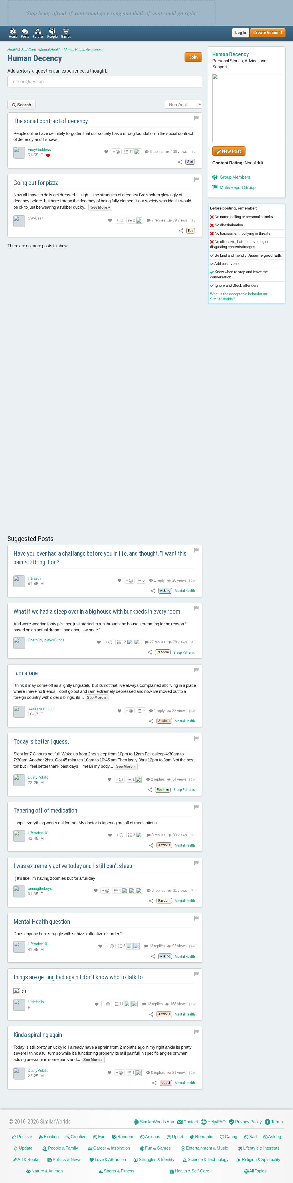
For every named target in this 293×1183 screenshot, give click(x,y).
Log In (240, 32)
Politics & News (67, 1159)
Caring (230, 1136)
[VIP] (48, 155)
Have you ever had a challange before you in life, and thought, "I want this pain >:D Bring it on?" (100, 558)
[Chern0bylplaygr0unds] (19, 643)
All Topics (258, 1170)
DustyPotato (38, 777)
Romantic (203, 1136)
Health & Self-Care (21, 50)
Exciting (51, 1136)
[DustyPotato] (19, 780)
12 (124, 642)
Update (25, 1148)
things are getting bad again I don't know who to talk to (78, 977)
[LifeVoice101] (19, 836)
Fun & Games (157, 1148)
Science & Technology (208, 1159)
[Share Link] (180, 161)
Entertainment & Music (206, 1148)
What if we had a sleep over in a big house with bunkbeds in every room (96, 611)
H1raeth (34, 578)
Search (23, 104)
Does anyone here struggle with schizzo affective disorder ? (67, 933)
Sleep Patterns (184, 652)
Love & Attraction (110, 1159)
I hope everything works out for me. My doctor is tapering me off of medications (85, 822)
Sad (252, 1136)
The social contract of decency (50, 121)
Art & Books (28, 1159)
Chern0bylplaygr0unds (46, 640)
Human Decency (34, 58)
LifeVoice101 (38, 833)
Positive (24, 1136)
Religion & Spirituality (260, 1159)
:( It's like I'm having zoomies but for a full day (54, 878)
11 (131, 151)
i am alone (25, 673)
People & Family (62, 1148)
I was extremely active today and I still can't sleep (72, 865)
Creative (78, 1136)
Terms (276, 1121)
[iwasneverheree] (19, 711)
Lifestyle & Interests (261, 1148)
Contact (190, 1121)
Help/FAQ (216, 1121)
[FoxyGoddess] (19, 152)
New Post (231, 151)
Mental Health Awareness (83, 50)
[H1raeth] (19, 581)
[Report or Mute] (196, 117)
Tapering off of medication (45, 810)
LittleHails (36, 1002)
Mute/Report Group (237, 187)
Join (193, 57)
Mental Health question (41, 921)
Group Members (234, 177)
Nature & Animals (47, 1170)
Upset (177, 1136)
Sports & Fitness (118, 1170)
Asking (274, 1136)
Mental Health (50, 50)
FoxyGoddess (39, 149)
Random (124, 1136)
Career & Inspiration (111, 1148)
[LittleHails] (19, 1005)
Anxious (152, 1136)
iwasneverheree (41, 709)
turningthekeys (40, 888)
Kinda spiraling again (37, 1034)
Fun (101, 1136)
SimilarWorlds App (156, 1121)
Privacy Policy (248, 1121)
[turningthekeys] (19, 891)
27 (157, 642)
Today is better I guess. (41, 741)
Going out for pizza (36, 182)
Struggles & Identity (156, 1159)
